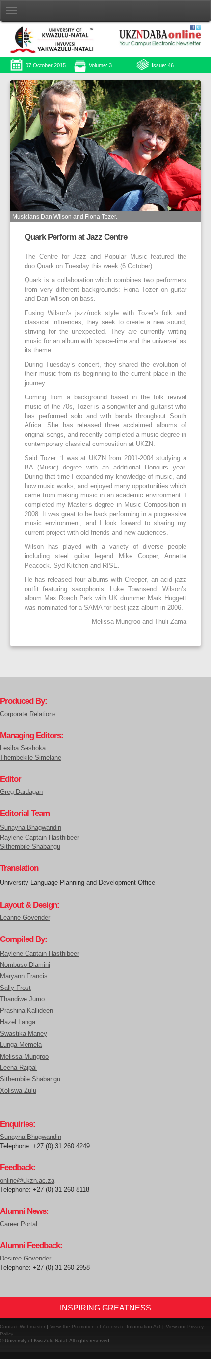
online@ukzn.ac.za (27, 1180)
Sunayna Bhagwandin (30, 827)
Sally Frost (15, 987)
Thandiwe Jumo (22, 999)
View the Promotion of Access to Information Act (105, 1326)
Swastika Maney (23, 1033)
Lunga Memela (21, 1044)
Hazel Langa (17, 1022)
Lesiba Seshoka (23, 748)
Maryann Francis (24, 976)
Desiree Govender (25, 1258)
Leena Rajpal (18, 1067)
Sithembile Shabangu (30, 846)
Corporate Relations (28, 714)
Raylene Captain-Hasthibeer (39, 837)
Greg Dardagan (21, 792)
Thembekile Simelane (30, 757)
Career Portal (18, 1224)
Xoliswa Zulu (18, 1090)
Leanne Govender (25, 917)
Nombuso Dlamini (25, 964)
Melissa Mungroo (24, 1056)
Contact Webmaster (22, 1326)
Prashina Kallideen (26, 1010)
